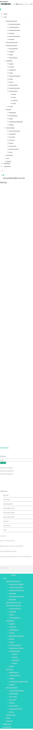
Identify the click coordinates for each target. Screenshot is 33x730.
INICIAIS (14, 657)
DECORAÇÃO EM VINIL (16, 596)
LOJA (4, 578)
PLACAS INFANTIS (15, 608)
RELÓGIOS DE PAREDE (16, 584)
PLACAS (11, 642)
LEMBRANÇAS (13, 630)
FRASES (14, 654)
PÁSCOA (12, 703)
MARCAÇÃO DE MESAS (16, 636)
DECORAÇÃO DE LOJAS (13, 602)
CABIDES (12, 624)
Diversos (5, 521)
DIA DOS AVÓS (14, 706)
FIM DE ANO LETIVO (15, 709)
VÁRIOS (11, 666)
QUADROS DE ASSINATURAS (18, 681)
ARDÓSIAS (12, 593)
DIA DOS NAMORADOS (16, 690)
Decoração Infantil (8, 517)
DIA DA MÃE (13, 696)
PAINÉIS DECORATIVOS (16, 590)
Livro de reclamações (6, 474)
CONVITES (12, 627)
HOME (14, 575)
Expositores (6, 525)
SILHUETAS (15, 660)
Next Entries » (4, 447)
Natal (4, 530)
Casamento (6, 499)
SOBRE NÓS (7, 724)
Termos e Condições (6, 467)
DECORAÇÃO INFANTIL (13, 605)
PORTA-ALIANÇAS (15, 645)
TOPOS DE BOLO (14, 617)
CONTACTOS (7, 727)
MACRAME (12, 599)
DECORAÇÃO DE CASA (13, 581)
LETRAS (11, 633)
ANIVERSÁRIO (13, 693)
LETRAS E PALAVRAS (16, 587)
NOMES (11, 614)
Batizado (6, 495)
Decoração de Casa (9, 508)
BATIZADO (9, 669)
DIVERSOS (9, 721)
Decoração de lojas (9, 512)
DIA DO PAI (12, 700)
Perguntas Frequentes (7, 470)
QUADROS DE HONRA (16, 648)
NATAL (11, 712)
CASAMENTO (10, 621)
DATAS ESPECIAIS (11, 687)
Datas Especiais (7, 504)
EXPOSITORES (10, 715)
